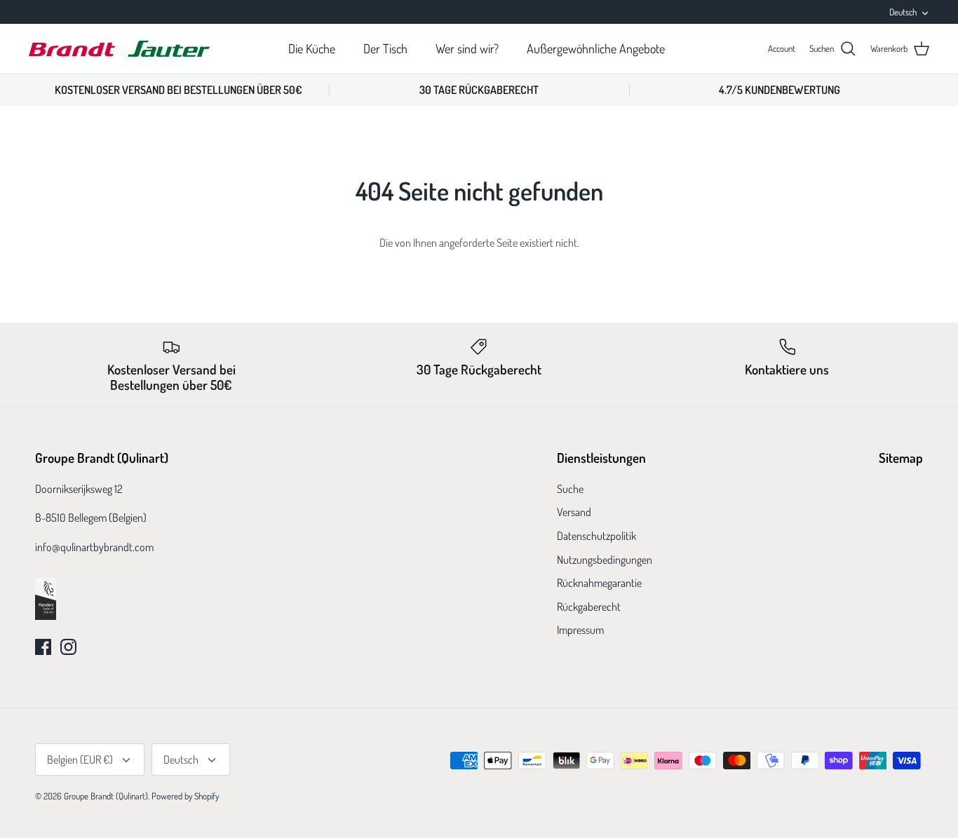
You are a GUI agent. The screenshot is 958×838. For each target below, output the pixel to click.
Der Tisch (385, 48)
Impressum (580, 630)
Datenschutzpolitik (596, 536)
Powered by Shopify (185, 796)
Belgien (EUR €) (80, 759)
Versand (574, 512)
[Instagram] (68, 647)
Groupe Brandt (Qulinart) (106, 796)
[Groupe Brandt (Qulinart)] (119, 49)
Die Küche (311, 48)
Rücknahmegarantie (599, 583)
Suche (570, 489)
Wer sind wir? (467, 48)
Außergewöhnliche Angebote (596, 48)
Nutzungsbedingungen (604, 560)
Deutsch (903, 12)
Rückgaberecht (589, 607)
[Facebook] (43, 647)
